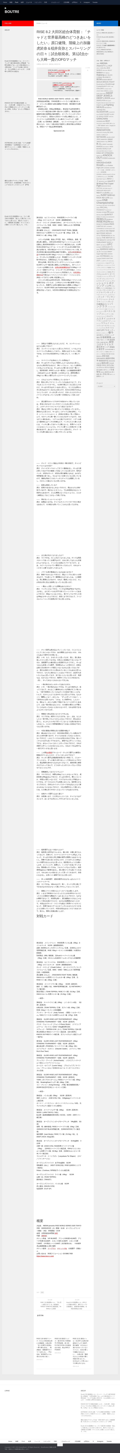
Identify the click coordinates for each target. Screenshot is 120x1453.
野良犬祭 (106, 374)
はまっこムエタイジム (106, 265)
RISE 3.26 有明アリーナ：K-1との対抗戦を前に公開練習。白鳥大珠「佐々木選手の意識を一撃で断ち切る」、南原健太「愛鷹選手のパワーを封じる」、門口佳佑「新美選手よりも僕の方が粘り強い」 (44, 1347)
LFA (112, 174)
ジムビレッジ (55, 2)
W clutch (104, 251)
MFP (106, 181)
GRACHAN (102, 118)
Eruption (99, 103)
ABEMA (44, 1236)
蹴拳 (98, 374)
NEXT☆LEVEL (103, 193)
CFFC (109, 86)
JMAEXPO (104, 139)
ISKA (111, 132)
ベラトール (110, 309)
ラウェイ (105, 323)
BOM (99, 79)
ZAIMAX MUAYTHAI (107, 258)
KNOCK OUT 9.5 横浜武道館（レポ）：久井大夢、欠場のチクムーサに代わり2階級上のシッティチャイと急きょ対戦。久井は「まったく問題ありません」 (17, 107)
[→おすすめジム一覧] (63, 70)
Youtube (95, 2)
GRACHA (111, 116)
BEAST (110, 70)
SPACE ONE (104, 231)
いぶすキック (104, 261)
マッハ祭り (111, 314)
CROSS (106, 91)
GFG (103, 109)
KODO (105, 158)
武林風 (99, 365)
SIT (114, 228)
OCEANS (99, 200)
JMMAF (110, 139)
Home (5, 2)
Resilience (109, 219)
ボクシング (104, 314)
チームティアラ (104, 301)
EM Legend (108, 100)
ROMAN (106, 224)
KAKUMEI (110, 144)
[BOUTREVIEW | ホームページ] (12, 12)
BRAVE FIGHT (109, 82)
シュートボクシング (105, 284)
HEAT (107, 121)
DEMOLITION (101, 100)
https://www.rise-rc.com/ (45, 1256)
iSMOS (98, 135)
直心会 (103, 367)
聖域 (98, 372)
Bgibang (107, 72)
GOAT (106, 116)
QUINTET (108, 214)
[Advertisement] (81, 12)
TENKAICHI (105, 235)
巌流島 (112, 340)
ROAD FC (100, 224)
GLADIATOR (102, 112)
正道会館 (111, 363)
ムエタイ (101, 318)
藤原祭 (107, 372)
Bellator (100, 73)
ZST (98, 261)
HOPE (108, 123)
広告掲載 (66, 2)
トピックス (38, 2)
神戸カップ (107, 370)
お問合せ (75, 2)
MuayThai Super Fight (105, 184)
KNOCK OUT (104, 156)
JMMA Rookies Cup (102, 141)
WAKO (98, 249)
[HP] (56, 1233)
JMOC (110, 141)
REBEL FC (99, 217)
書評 (110, 353)
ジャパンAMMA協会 (106, 288)
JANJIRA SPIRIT (110, 137)
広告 (98, 342)
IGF (99, 125)
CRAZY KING (100, 91)
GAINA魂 (99, 109)
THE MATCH (107, 238)
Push (16, 2)
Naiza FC (110, 188)
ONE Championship (105, 201)
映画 (107, 354)
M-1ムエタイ (104, 176)
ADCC (98, 68)
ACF (110, 66)
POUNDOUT (101, 210)
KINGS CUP (100, 155)
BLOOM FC (107, 77)
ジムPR (108, 286)
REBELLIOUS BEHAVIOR (108, 217)
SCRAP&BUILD (101, 228)
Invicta (105, 132)
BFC (104, 72)
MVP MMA (105, 188)
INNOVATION (103, 130)
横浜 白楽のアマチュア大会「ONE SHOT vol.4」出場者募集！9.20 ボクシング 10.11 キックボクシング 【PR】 (18, 183)
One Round (99, 205)
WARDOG (104, 249)
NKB (109, 195)
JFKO (98, 139)
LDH (102, 168)
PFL (106, 208)
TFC (111, 235)
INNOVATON (100, 132)
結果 (22, 2)
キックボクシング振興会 (105, 272)
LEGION (103, 172)
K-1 (99, 143)
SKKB (98, 231)
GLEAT (101, 114)
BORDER (104, 79)
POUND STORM (101, 212)
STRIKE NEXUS (105, 233)
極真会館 (105, 363)
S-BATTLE (100, 226)
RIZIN (106, 221)
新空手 (102, 349)
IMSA (101, 128)
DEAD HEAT (103, 93)
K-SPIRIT (104, 144)
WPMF (98, 256)
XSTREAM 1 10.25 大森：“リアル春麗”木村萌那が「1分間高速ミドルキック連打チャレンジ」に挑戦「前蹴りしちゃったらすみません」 (98, 1413)
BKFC (105, 75)
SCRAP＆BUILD (108, 228)
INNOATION (106, 127)
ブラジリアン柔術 (103, 309)
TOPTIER (109, 240)
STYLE (98, 235)
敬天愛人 (106, 342)
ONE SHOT (105, 205)
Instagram (87, 2)
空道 (112, 370)
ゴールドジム (108, 281)
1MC (98, 63)
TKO (114, 238)
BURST (104, 86)
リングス (101, 328)
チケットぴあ (62, 1248)
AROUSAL (105, 70)
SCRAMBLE (109, 226)
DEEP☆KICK (103, 98)
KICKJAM (99, 151)
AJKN (102, 68)
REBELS (101, 219)
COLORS (100, 89)
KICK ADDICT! (106, 146)
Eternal (103, 103)
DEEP (109, 93)
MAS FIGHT (100, 179)
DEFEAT (113, 98)
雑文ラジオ (112, 374)
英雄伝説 (102, 372)
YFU (112, 256)
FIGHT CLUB (101, 105)
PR (108, 212)
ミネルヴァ (109, 316)
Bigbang (100, 75)
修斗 (111, 332)
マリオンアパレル (101, 316)
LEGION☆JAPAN (101, 174)
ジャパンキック (106, 292)
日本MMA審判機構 (109, 349)
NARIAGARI (100, 190)
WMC (105, 254)
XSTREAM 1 (105, 256)
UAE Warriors (103, 244)
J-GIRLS (103, 135)
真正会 (107, 367)
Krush (100, 165)
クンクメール (105, 276)
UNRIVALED (106, 247)
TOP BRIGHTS (101, 240)
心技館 (101, 342)
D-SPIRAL (110, 91)
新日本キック (103, 347)
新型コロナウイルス (105, 343)
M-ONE (110, 176)
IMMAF (103, 125)
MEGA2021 (102, 181)
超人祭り (112, 372)
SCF (105, 226)
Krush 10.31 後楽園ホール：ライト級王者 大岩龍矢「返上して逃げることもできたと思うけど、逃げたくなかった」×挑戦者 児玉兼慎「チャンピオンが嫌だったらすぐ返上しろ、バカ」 (18, 220)
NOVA (111, 198)
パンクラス (105, 305)
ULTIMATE (99, 247)
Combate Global (107, 88)
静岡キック (100, 376)
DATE (98, 93)
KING (102, 151)
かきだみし (111, 261)
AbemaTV (101, 66)
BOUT (110, 80)
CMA (112, 86)
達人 (101, 374)
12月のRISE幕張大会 (62, 267)
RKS (112, 222)
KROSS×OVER (104, 162)
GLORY (107, 114)
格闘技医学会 (103, 361)
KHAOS (99, 146)
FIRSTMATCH (107, 107)
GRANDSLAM (101, 121)
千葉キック (103, 340)
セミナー (106, 299)
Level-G (109, 174)
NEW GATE (107, 190)
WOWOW (110, 254)
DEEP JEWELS (104, 95)
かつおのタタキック (101, 263)
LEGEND (106, 168)
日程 (45, 2)
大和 (108, 340)
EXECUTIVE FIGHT (110, 102)
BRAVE (99, 82)
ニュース (29, 2)
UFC (109, 244)
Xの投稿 (49, 752)
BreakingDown (101, 84)
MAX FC (105, 179)
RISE (42, 1292)
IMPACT (107, 125)
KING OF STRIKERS (105, 153)
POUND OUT (108, 210)
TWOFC (108, 242)
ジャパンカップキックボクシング (106, 290)
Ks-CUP (106, 165)
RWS (112, 224)
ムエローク (106, 321)
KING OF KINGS (108, 151)
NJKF (104, 195)
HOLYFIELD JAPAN (101, 123)
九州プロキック (106, 330)
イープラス (52, 1248)
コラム (104, 278)
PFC (102, 207)
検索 (11, 2)
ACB (107, 66)
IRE (108, 132)
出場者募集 (105, 337)
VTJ (111, 247)
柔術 (104, 356)
